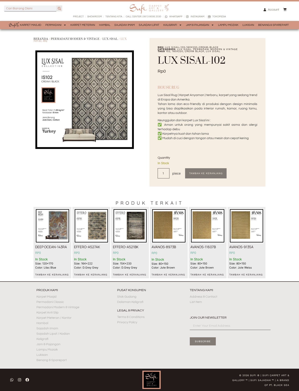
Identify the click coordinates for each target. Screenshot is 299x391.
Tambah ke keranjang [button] (52, 275)
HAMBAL (104, 25)
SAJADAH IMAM (124, 25)
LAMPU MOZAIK (228, 25)
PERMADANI (53, 25)
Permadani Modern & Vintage (75, 39)
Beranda (41, 39)
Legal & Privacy (130, 310)
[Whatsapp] (12, 380)
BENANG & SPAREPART (273, 25)
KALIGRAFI (170, 25)
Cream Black (194, 51)
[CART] (285, 9)
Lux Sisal (110, 39)
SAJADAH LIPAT (149, 25)
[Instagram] (19, 380)
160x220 (177, 51)
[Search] (59, 8)
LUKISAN (248, 25)
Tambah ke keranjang (206, 173)
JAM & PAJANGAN (197, 25)
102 (168, 51)
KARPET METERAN (82, 25)
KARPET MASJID (30, 25)
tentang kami (201, 290)
